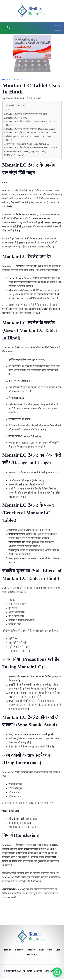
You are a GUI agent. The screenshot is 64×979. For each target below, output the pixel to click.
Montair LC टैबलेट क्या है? (17, 118)
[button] (57, 972)
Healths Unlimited (15, 98)
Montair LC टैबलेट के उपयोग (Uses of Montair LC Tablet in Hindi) (31, 123)
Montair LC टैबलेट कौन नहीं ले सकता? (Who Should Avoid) (31, 147)
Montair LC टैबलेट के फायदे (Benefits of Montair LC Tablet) (32, 132)
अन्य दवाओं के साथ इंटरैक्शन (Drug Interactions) (26, 151)
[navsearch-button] (6, 28)
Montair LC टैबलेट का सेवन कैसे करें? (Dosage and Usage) (30, 129)
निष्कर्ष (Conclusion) (15, 155)
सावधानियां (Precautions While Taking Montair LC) (28, 144)
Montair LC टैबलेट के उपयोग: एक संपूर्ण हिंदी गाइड (26, 114)
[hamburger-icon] (57, 28)
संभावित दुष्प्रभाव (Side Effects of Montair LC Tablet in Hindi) (29, 138)
